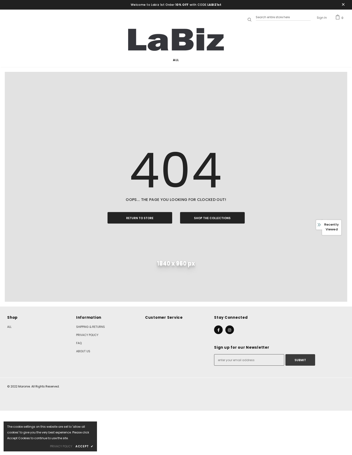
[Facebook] (218, 329)
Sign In (322, 18)
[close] (343, 4)
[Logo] (176, 39)
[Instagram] (229, 329)
